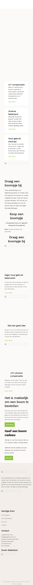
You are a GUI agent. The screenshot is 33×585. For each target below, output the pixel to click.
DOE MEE (9, 458)
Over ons (4, 522)
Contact (3, 525)
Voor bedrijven (5, 515)
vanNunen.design (16, 584)
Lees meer (10, 424)
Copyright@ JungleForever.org (12, 581)
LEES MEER (12, 101)
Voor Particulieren (6, 518)
